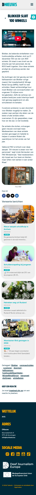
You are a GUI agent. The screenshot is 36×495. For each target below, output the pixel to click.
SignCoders (18, 487)
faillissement (7, 370)
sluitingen (6, 378)
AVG (3, 417)
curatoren (7, 368)
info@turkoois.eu (8, 437)
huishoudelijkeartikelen (12, 373)
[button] (32, 4)
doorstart (18, 368)
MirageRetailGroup (10, 376)
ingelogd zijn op (16, 391)
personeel (25, 376)
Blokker (14, 365)
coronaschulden (27, 365)
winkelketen (18, 378)
